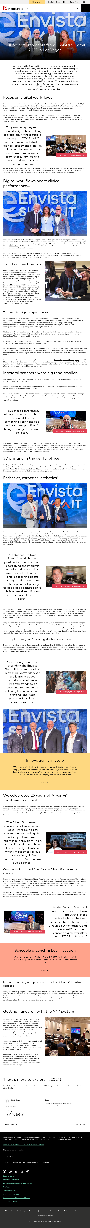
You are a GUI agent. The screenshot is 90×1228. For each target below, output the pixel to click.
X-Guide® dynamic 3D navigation (66, 360)
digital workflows (33, 108)
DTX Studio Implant (37, 348)
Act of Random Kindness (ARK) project (18, 1183)
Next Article (80, 1124)
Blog (65, 2)
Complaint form (80, 1211)
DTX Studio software (11, 1194)
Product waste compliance (45, 1215)
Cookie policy (21, 1211)
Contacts (6, 1187)
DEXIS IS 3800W (29, 452)
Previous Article (11, 1124)
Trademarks (67, 1211)
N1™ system (13, 246)
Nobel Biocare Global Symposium (55, 1106)
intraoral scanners (68, 387)
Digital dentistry (68, 1103)
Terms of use (33, 1211)
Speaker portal (9, 1176)
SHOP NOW (44, 783)
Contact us (74, 2)
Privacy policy (9, 1211)
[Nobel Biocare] (14, 8)
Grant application (10, 1201)
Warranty (43, 1211)
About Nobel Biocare (11, 1180)
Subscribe (10, 1156)
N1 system (22, 1019)
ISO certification (55, 1211)
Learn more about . (23, 1145)
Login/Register (54, 2)
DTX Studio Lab (11, 277)
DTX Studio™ (76, 1106)
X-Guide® (68, 1106)
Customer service (9, 1190)
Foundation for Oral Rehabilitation (16, 1198)
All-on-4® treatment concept (22, 807)
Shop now (36, 2)
